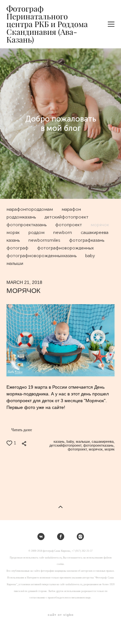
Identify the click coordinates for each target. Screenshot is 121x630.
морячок (100, 225)
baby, (70, 441)
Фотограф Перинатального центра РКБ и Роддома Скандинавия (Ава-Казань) (47, 24)
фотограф (17, 248)
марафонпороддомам (30, 209)
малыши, (83, 441)
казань (13, 240)
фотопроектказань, (98, 445)
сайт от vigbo (61, 614)
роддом (36, 232)
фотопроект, (77, 449)
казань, (59, 441)
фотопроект (69, 225)
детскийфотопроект (66, 217)
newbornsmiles (44, 240)
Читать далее (21, 430)
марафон (71, 209)
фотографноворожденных (65, 248)
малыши (14, 263)
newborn (63, 232)
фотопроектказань (26, 225)
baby (90, 255)
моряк (13, 232)
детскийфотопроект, (65, 445)
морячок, (96, 449)
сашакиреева (94, 232)
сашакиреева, (103, 441)
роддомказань (21, 217)
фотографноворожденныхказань (41, 255)
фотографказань (86, 240)
